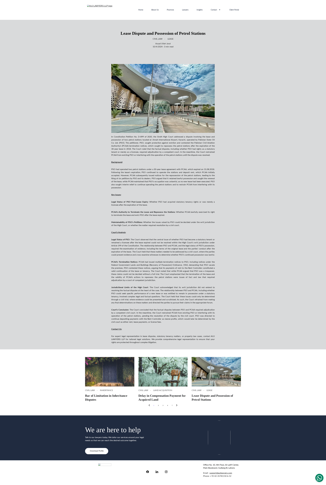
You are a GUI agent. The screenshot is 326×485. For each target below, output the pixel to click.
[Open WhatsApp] (319, 478)
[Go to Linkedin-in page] (158, 471)
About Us (155, 10)
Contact (214, 10)
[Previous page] (149, 405)
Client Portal (234, 10)
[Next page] (176, 405)
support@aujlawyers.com (220, 473)
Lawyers (185, 10)
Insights (200, 10)
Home (140, 10)
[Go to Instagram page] (166, 471)
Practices (170, 10)
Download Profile (97, 451)
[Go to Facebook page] (148, 471)
